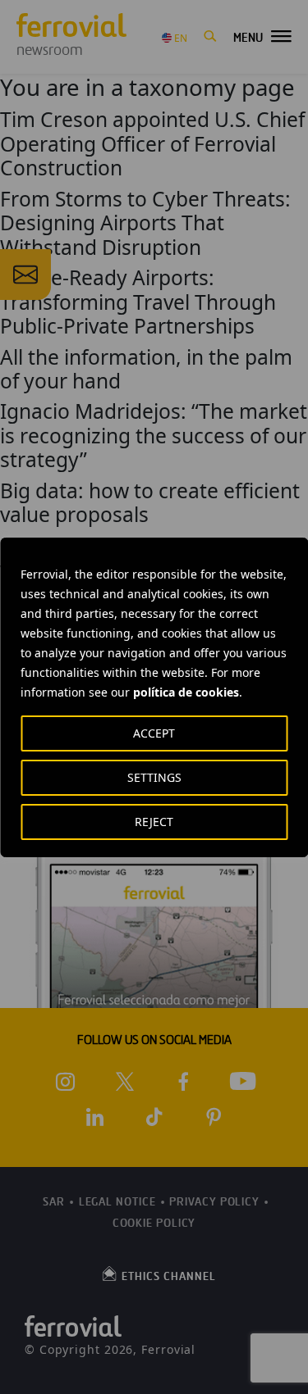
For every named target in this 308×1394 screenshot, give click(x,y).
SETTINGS (154, 777)
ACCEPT (154, 733)
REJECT (154, 821)
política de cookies (186, 692)
